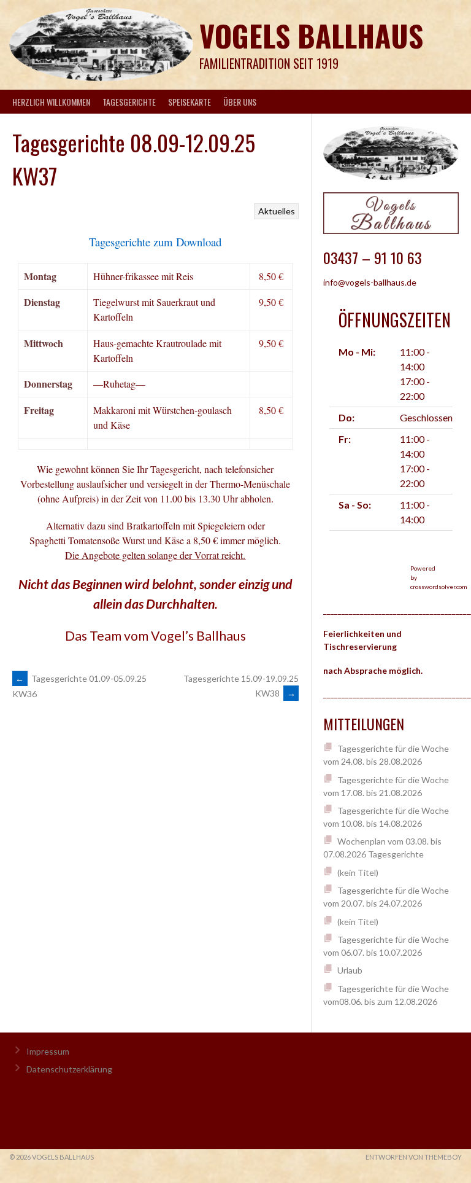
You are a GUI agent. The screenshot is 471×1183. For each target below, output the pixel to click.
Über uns (239, 101)
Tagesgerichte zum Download (155, 241)
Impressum (47, 1051)
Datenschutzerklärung (69, 1069)
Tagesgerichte (129, 101)
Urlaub (349, 970)
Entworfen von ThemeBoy (414, 1157)
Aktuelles (276, 211)
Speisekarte (189, 101)
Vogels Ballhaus (311, 35)
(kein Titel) (357, 872)
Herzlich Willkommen (51, 101)
